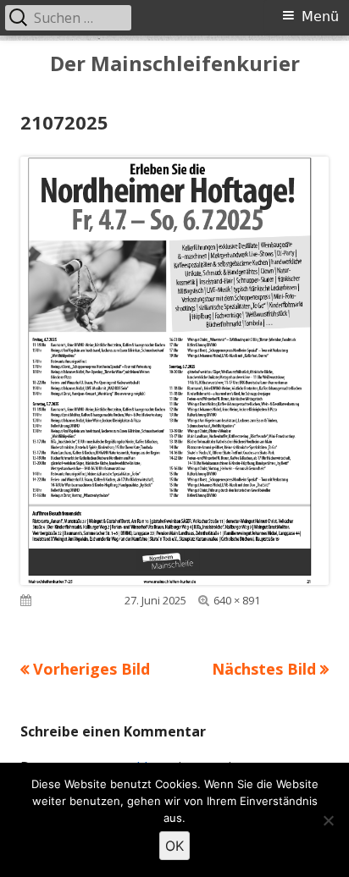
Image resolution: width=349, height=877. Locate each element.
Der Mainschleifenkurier (175, 64)
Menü (320, 16)
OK (174, 845)
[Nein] (327, 820)
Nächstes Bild (264, 669)
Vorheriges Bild (91, 669)
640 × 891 (236, 600)
